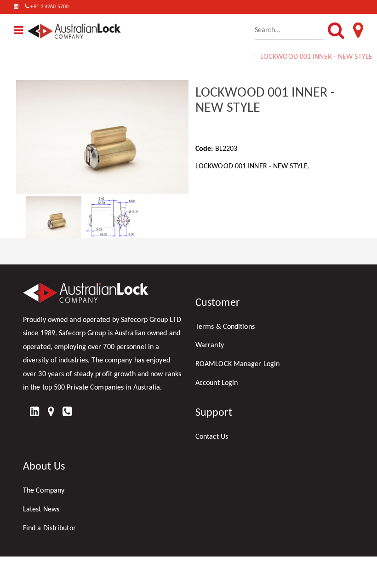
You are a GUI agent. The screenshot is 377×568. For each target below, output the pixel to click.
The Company (43, 490)
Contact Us (211, 437)
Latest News (41, 509)
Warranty (209, 345)
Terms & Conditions (225, 327)
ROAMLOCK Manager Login (237, 364)
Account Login (216, 383)
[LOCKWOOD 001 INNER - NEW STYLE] (102, 137)
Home (240, 57)
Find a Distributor (49, 528)
